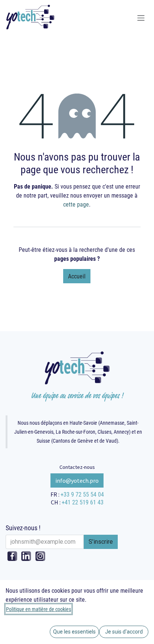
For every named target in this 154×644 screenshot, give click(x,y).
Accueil (77, 276)
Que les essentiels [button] (74, 632)
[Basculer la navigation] (140, 18)
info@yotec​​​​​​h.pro (77, 480)
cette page (76, 204)
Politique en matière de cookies (38, 609)
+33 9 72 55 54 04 (82, 494)
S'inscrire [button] (101, 541)
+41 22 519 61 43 (83, 502)
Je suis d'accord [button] (124, 632)
